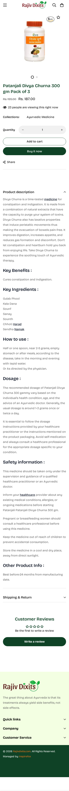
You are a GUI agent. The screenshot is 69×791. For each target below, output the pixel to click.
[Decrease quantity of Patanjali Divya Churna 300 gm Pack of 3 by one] (23, 130)
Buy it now (34, 151)
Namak (19, 329)
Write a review (34, 641)
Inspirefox (25, 756)
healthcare (27, 495)
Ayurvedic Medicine (40, 117)
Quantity (9, 129)
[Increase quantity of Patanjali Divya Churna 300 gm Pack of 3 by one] (62, 130)
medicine (50, 199)
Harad (17, 324)
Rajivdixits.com (22, 751)
